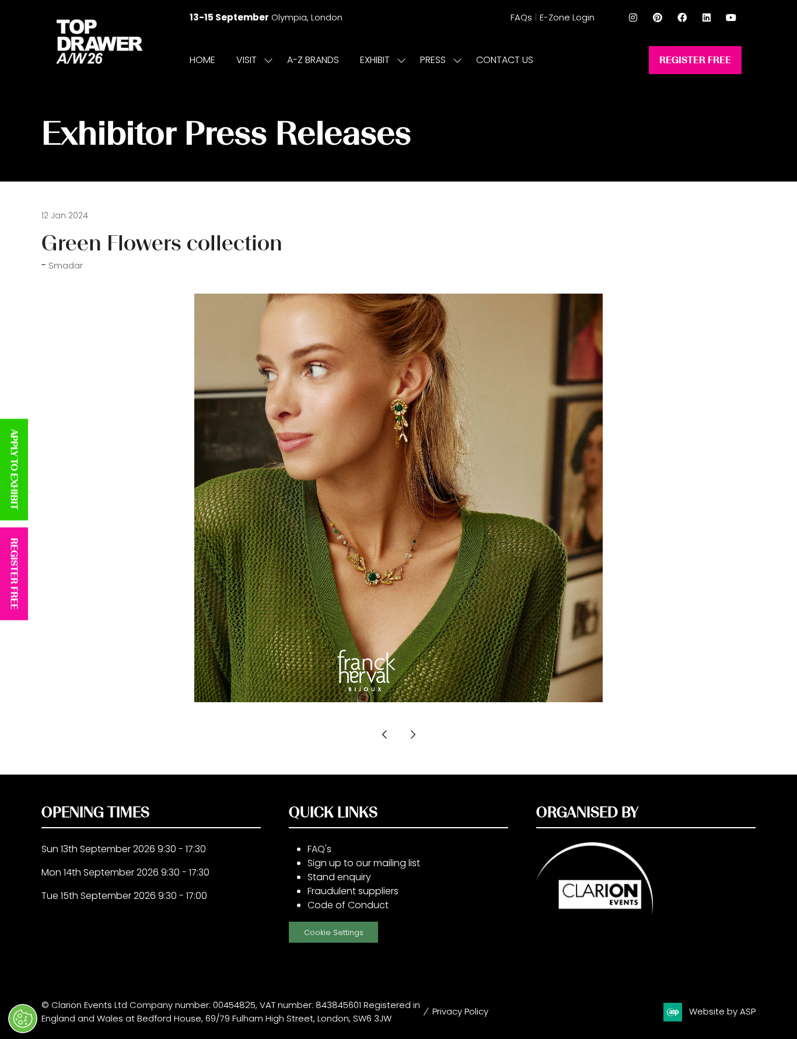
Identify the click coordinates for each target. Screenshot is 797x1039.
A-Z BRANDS (313, 60)
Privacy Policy (460, 1011)
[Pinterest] (657, 17)
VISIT (246, 60)
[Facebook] (682, 17)
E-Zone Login (567, 17)
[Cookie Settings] (22, 1018)
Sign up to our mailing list (363, 863)
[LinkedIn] (706, 17)
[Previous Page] (384, 735)
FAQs (521, 17)
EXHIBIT (375, 60)
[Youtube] (731, 17)
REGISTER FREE (14, 574)
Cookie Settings (333, 932)
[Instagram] (633, 17)
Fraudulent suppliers (352, 891)
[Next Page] (412, 735)
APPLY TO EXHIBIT (14, 470)
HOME (202, 60)
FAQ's (319, 849)
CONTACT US (504, 60)
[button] (695, 60)
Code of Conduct (348, 905)
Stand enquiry (339, 877)
